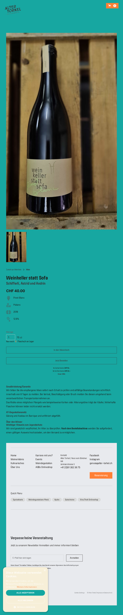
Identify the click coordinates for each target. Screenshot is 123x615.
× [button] (45, 570)
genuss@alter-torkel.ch (101, 463)
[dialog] (25, 589)
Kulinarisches (17, 463)
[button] (112, 5)
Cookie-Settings (79, 593)
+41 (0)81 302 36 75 (70, 467)
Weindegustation (44, 463)
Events (39, 459)
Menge (9, 332)
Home (13, 455)
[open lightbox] (61, 131)
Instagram (95, 459)
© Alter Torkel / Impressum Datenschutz (99, 593)
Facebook (94, 455)
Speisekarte (18, 499)
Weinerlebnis (17, 459)
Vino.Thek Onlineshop (89, 499)
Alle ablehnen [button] (25, 600)
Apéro (56, 499)
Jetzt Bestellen (61, 360)
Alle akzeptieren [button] (25, 592)
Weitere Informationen (27, 587)
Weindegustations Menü (38, 499)
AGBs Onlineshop (44, 467)
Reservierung (101, 475)
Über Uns (15, 467)
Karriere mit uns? (44, 455)
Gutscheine (69, 499)
